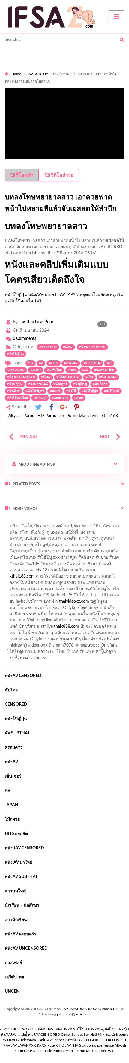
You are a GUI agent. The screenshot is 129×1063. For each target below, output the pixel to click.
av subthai (92, 363)
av (41, 363)
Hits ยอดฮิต (16, 834)
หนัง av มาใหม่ (104, 370)
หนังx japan (108, 377)
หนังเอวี (55, 391)
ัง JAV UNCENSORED (17, 1029)
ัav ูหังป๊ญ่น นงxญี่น (114, 1029)
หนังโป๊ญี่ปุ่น (16, 295)
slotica (78, 571)
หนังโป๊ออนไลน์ (17, 397)
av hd (53, 363)
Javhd (93, 416)
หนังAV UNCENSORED (26, 948)
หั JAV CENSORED (88, 1040)
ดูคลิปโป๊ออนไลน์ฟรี (23, 301)
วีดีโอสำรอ (62, 175)
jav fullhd (16, 370)
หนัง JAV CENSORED (24, 848)
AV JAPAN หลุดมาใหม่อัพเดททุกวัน (91, 295)
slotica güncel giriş (47, 528)
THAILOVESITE (116, 1040)
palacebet (25, 559)
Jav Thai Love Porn (36, 322)
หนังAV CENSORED (92, 347)
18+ (30, 363)
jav (109, 363)
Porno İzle (76, 416)
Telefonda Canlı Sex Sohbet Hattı (46, 1040)
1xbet (28, 622)
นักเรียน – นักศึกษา (22, 905)
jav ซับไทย (54, 370)
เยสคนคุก (40, 397)
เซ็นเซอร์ (13, 776)
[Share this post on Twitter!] (38, 407)
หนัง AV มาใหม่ (18, 862)
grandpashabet (30, 540)
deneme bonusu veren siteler (59, 584)
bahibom (13, 553)
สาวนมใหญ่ (15, 891)
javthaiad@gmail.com (74, 1014)
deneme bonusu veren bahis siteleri (37, 609)
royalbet (96, 565)
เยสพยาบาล (60, 397)
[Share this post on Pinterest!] (76, 407)
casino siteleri (101, 590)
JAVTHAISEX (75, 1045)
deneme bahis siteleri (65, 590)
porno (10, 521)
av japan (71, 363)
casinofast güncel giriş (59, 559)
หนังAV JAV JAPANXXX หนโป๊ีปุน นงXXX (67, 1029)
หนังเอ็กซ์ (13, 391)
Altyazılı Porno (21, 416)
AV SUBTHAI (38, 74)
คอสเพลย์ (13, 963)
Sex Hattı (8, 1040)
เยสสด (78, 397)
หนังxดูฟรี (60, 384)
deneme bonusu (96, 603)
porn (72, 370)
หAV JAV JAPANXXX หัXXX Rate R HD (33, 1045)
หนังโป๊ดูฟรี (111, 391)
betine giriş (36, 553)
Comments (24, 339)
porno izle (26, 521)
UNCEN (12, 991)
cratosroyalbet (33, 628)
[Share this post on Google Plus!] (64, 407)
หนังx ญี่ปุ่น (14, 384)
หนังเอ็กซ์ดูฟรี (35, 391)
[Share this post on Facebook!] (51, 407)
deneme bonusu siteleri (26, 597)
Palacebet (78, 546)
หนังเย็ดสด (100, 384)
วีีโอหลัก (24, 175)
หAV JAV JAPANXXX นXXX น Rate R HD (86, 1009)
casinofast (101, 546)
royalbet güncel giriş (79, 521)
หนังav (68, 347)
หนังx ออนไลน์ (38, 384)
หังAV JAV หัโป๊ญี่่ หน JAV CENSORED (30, 1034)
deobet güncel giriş (101, 559)
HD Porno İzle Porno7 (47, 1051)
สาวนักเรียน (16, 920)
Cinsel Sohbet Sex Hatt (79, 1034)
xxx (85, 370)
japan (11, 805)
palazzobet (118, 565)
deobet (60, 571)
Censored (16, 704)
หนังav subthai (68, 377)
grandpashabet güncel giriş (73, 540)
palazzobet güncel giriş (25, 534)
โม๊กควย (12, 819)
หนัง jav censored (21, 377)
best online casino (21, 615)
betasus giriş (50, 622)
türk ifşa (104, 1034)
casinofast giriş (88, 628)
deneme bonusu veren (63, 565)
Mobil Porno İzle (78, 1051)
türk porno (120, 1034)
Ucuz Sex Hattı (104, 1051)
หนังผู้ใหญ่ (80, 384)
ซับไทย (11, 690)
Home (16, 74)
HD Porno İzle (51, 416)
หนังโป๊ (71, 391)
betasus (73, 622)
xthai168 (110, 416)
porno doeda (48, 521)
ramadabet (18, 584)
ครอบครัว (13, 748)
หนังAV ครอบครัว (21, 934)
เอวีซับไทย (14, 977)
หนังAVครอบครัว (43, 295)
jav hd (35, 370)
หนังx (89, 377)
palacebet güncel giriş (88, 528)
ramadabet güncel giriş (71, 534)
